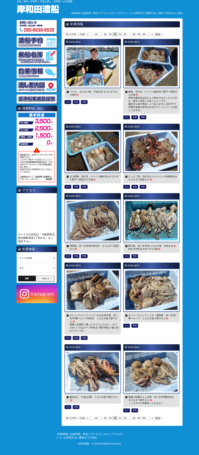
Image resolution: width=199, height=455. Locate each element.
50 (144, 34)
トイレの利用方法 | (136, 13)
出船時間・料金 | (90, 13)
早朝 (84, 102)
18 (105, 34)
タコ (68, 102)
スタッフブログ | (118, 13)
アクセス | (104, 13)
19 (110, 34)
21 (120, 34)
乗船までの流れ (88, 437)
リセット (45, 278)
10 (96, 34)
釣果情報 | (77, 13)
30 (134, 34)
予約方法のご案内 (174, 13)
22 (125, 34)
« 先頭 (81, 34)
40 (139, 34)
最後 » (158, 34)
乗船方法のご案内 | (155, 13)
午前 (76, 102)
